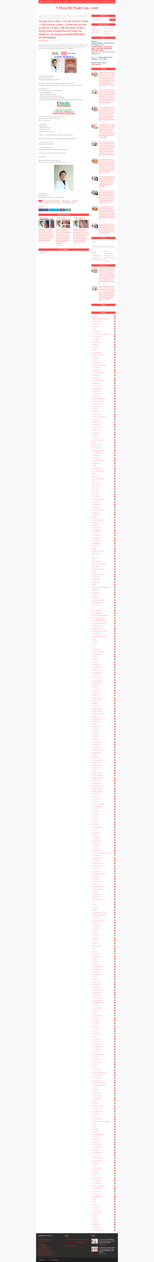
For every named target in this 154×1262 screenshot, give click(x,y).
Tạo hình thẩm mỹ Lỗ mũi (103, 680)
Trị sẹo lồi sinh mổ (103, 1062)
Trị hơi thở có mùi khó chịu (103, 920)
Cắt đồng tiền (103, 347)
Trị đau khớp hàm (103, 871)
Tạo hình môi (75, 201)
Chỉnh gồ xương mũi (103, 386)
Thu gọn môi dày (103, 832)
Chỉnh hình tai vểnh (103, 422)
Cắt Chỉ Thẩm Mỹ (103, 339)
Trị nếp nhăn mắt (103, 972)
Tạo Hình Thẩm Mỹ (103, 677)
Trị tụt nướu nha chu (103, 1145)
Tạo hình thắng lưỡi (103, 682)
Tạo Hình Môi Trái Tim (103, 672)
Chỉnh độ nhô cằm (103, 378)
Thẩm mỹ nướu (103, 747)
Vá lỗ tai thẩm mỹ (103, 1188)
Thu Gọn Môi (58, 202)
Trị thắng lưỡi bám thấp (103, 1134)
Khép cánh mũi (103, 481)
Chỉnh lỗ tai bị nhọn (103, 427)
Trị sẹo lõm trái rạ (103, 1080)
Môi (103, 556)
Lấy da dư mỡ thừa (103, 507)
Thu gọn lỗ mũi (103, 819)
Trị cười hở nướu (103, 861)
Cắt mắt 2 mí (103, 349)
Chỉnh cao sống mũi (103, 370)
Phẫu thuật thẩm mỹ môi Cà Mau (103, 623)
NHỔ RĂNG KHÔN (95, 255)
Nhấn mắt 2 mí (103, 595)
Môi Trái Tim (103, 558)
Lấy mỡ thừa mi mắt (103, 528)
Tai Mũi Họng (41, 1244)
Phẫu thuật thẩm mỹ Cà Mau (103, 618)
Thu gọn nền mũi (103, 837)
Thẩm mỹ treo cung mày (103, 775)
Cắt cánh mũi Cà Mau (103, 331)
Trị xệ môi (103, 1165)
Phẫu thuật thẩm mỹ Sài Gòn (103, 626)
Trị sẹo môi (103, 1088)
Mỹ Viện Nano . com (108, 31)
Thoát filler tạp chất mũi (103, 791)
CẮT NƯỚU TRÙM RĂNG (97, 259)
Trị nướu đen (103, 1013)
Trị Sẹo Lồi (103, 1036)
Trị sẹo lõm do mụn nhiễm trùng (103, 1072)
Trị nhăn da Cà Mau (103, 982)
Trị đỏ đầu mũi (103, 879)
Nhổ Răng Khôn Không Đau (103, 600)
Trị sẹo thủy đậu (103, 1114)
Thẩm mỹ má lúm (103, 726)
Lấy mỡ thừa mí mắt (103, 530)
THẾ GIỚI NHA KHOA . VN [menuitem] (92, 1)
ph (103, 608)
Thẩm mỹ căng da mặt (103, 698)
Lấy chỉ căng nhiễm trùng (103, 499)
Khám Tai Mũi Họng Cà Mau (103, 478)
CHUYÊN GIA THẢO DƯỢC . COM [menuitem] (58, 5)
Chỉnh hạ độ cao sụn (103, 388)
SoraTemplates (47, 1259)
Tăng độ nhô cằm (103, 649)
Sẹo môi (103, 639)
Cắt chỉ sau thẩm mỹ (103, 336)
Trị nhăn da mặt (103, 987)
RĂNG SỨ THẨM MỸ (108, 255)
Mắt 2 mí (103, 548)
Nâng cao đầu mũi (103, 561)
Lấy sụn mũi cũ (103, 491)
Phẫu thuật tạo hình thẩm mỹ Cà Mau (103, 615)
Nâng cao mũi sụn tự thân (103, 569)
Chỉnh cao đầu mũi (103, 367)
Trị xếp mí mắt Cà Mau (103, 1168)
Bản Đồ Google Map (70, 1245)
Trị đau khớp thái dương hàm (103, 873)
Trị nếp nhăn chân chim (103, 966)
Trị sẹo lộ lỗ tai (103, 1033)
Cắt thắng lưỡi (103, 357)
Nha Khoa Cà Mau (103, 589)
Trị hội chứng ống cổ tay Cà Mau (103, 912)
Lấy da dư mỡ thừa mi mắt (103, 509)
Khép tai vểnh (103, 489)
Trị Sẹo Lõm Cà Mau (103, 1070)
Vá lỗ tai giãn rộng (103, 1183)
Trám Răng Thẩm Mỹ (103, 840)
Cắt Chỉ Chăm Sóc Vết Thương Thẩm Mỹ (103, 334)
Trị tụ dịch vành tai (103, 1139)
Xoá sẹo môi (103, 1219)
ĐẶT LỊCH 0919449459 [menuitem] (47, 1)
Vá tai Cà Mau (103, 1194)
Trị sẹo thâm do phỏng (103, 1111)
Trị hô (103, 902)
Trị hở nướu (103, 910)
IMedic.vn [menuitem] (66, 1)
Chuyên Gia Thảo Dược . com (46, 1252)
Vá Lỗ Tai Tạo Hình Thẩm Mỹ (103, 1186)
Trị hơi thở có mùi (103, 917)
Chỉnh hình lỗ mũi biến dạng (103, 398)
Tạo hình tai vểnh (103, 675)
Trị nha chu (103, 977)
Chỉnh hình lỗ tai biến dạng (103, 401)
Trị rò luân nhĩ (103, 1018)
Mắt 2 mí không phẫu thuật (103, 551)
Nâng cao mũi (103, 566)
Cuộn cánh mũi (103, 435)
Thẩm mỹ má (103, 724)
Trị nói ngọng (103, 1005)
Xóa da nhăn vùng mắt (103, 1212)
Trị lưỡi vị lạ (103, 941)
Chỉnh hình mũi (103, 409)
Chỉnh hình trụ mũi (103, 424)
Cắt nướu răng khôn (103, 352)
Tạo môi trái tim (103, 690)
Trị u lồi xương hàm (103, 1147)
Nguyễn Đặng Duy (43, 40)
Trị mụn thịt (103, 953)
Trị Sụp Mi (103, 1124)
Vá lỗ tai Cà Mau (103, 1178)
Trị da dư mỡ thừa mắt (103, 866)
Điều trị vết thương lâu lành (103, 440)
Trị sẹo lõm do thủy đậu (103, 1075)
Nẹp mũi (103, 584)
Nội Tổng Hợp (42, 1245)
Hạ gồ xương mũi (103, 463)
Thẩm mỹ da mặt (103, 706)
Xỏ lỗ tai (103, 1204)
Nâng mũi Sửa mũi (103, 579)
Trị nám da (103, 959)
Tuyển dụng (107, 33)
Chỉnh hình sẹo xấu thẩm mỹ (103, 416)
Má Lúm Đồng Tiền (103, 546)
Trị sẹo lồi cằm (103, 1041)
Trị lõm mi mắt (103, 938)
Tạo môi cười (103, 688)
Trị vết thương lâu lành (103, 1160)
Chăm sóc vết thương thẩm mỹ (103, 365)
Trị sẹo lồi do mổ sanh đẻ (103, 1046)
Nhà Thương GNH (103, 592)
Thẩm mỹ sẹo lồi (103, 757)
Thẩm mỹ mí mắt (103, 731)
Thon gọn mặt (103, 801)
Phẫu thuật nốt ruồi (103, 610)
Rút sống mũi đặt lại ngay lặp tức (103, 636)
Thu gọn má (103, 822)
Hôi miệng (103, 466)
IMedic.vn (106, 251)
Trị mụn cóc (103, 951)
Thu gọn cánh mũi (103, 814)
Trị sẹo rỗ (103, 1101)
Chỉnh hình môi (103, 406)
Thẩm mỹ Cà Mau (103, 693)
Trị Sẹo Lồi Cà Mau (103, 1039)
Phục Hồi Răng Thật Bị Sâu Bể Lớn (103, 631)
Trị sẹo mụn (103, 1090)
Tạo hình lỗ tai (103, 659)
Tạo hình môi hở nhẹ (103, 667)
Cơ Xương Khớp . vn (96, 32)
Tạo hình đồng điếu (103, 654)
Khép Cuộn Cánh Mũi (103, 484)
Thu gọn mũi (103, 835)
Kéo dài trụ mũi (103, 476)
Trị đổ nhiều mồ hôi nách (103, 889)
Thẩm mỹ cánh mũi (103, 700)
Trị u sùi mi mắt (103, 1155)
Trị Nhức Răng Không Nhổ (103, 1003)
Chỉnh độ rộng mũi (103, 383)
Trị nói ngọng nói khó (103, 1008)
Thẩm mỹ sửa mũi (103, 768)
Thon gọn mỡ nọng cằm (103, 806)
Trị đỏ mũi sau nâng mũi (103, 886)
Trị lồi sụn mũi (103, 933)
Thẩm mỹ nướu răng (103, 752)
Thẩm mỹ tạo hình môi (103, 773)
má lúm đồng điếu (103, 543)
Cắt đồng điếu (103, 344)
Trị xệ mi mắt (103, 1163)
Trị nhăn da (103, 979)
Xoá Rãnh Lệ (103, 1217)
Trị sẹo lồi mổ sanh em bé (103, 1054)
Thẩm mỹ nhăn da (103, 744)
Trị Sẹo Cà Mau (103, 1023)
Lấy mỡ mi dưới (103, 522)
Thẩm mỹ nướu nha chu (103, 750)
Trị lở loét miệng (103, 928)
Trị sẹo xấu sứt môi (103, 1119)
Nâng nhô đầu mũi (103, 582)
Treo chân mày (103, 842)
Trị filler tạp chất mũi (103, 897)
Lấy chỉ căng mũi (103, 497)
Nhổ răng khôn (103, 597)
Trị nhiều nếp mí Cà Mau (103, 1000)
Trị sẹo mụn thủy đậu (103, 1095)
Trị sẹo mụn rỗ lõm (103, 1093)
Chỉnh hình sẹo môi (103, 414)
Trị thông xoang (103, 1137)
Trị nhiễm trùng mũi (103, 997)
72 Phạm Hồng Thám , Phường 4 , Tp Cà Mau (77, 1239)
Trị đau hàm (103, 868)
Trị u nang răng (103, 1150)
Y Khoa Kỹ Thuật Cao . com (77, 8)
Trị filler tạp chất (103, 894)
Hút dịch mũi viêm (103, 468)
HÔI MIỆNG (106, 261)
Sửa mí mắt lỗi (103, 641)
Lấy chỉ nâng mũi (103, 502)
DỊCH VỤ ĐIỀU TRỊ (108, 253)
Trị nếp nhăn (103, 964)
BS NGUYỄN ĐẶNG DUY (44, 1239)
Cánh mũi (103, 329)
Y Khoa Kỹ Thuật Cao (103, 1227)
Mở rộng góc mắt (103, 553)
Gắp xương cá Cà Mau (103, 447)
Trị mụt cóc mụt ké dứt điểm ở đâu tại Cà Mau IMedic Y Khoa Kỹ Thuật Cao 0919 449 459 (107, 1241)
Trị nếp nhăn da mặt (103, 969)
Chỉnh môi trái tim (66, 201)
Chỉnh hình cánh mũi (103, 393)
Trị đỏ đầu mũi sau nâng (103, 881)
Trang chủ (93, 28)
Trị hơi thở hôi (103, 922)
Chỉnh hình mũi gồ (103, 411)
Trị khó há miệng (103, 925)
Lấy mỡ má (103, 517)
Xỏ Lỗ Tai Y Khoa (103, 1206)
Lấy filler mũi (103, 512)
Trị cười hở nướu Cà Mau (103, 863)
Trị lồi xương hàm (103, 935)
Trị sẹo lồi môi (103, 1057)
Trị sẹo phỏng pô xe (103, 1098)
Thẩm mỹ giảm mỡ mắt (103, 711)
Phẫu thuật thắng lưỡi (103, 628)
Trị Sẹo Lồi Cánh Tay (103, 1044)
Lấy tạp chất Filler (103, 540)
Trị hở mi (103, 904)
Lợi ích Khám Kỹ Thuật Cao (109, 28)
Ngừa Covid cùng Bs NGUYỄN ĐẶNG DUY (103, 587)
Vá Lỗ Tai (103, 1175)
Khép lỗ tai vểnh (103, 486)
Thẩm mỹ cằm (103, 695)
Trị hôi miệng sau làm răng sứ (103, 915)
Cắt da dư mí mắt (103, 342)
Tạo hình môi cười (103, 664)
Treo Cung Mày (103, 845)
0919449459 (82, 1242)
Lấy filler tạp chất (103, 515)
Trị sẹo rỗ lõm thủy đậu (103, 1106)
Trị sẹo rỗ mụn (103, 1108)
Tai (103, 646)
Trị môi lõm (103, 943)
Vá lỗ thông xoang (103, 1191)
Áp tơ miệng (103, 316)
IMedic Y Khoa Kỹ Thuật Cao (103, 471)
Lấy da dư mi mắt (103, 504)
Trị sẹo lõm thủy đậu (103, 1077)
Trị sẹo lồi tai (103, 1064)
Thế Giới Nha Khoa (103, 780)
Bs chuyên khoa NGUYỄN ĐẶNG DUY (51, 201)
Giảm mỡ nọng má (103, 458)
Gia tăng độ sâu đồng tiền (103, 450)
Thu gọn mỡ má (103, 824)
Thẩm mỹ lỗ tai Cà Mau (103, 719)
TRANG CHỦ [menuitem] (58, 1)
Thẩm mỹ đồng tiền (103, 708)
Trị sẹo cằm (103, 1026)
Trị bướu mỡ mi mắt (103, 855)
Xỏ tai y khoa (103, 1209)
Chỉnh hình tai (103, 419)
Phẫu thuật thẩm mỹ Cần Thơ (103, 620)
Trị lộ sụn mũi (103, 930)
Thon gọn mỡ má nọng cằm (103, 804)
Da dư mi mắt (103, 437)
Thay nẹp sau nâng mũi (103, 778)
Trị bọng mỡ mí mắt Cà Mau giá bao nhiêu (103, 853)
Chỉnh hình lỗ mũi (103, 396)
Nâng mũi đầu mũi (103, 577)
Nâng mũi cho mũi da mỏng (103, 574)
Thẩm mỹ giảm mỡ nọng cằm (103, 713)
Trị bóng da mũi (103, 850)
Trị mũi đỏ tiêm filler (103, 946)
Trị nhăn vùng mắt (103, 992)
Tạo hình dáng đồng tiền (103, 651)
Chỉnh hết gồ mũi (103, 391)
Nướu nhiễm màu (103, 605)
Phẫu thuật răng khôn (103, 613)
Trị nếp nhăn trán (103, 974)
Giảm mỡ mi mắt (103, 455)
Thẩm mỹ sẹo (103, 755)
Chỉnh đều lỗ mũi (103, 375)
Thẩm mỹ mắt (103, 729)
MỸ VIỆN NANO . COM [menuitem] (77, 1)
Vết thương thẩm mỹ (103, 1196)
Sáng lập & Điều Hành (44, 1241)
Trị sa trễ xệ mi (103, 1021)
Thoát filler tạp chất (103, 788)
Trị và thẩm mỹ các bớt (103, 1157)
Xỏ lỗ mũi (103, 1199)
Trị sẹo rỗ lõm (103, 1103)
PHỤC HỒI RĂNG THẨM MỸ (109, 258)
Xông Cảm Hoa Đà (103, 1225)
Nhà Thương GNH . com (44, 1255)
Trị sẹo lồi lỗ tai (103, 1049)
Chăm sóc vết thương (103, 362)
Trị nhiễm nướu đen (103, 995)
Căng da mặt (103, 326)
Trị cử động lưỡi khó (103, 858)
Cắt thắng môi (103, 360)
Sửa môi (103, 644)
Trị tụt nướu (103, 1142)
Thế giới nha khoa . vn (96, 30)
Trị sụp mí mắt (103, 1132)
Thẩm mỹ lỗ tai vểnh (103, 721)
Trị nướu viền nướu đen (103, 1015)
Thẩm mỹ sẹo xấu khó (103, 765)
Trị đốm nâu (103, 892)
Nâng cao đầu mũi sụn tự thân (103, 564)
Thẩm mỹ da (103, 703)
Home (39, 15)
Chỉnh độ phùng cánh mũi (103, 380)
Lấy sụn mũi (103, 533)
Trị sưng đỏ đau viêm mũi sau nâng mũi (103, 1121)
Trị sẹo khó (103, 1031)
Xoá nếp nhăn (103, 1214)
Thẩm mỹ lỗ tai (103, 716)
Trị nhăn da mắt (103, 984)
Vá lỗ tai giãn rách (103, 1181)
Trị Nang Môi (103, 961)
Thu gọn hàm (103, 817)
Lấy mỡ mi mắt (103, 525)
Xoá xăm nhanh (103, 1222)
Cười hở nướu (103, 432)
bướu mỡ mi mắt (103, 324)
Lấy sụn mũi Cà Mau (103, 535)
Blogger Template (62, 1259)
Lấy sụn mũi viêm (103, 538)
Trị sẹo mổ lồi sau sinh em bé (103, 1083)
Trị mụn (103, 948)
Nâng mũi (103, 571)
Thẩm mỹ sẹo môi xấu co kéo (46, 202)
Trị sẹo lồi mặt (103, 1052)
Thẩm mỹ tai (103, 770)
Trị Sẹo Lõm (103, 1067)
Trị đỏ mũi (103, 884)
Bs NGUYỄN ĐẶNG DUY (103, 321)
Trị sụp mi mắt (103, 1129)
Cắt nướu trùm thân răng (103, 355)
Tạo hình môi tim (103, 669)
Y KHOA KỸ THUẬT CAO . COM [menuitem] (77, 5)
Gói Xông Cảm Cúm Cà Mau (103, 460)
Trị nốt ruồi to (103, 1010)
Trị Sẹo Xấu (103, 1116)
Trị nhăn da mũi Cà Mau (103, 990)
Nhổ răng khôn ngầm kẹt (103, 602)
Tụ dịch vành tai (103, 1173)
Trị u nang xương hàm (103, 1152)
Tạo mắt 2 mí (103, 685)
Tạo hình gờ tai (103, 657)
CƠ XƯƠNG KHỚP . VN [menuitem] (107, 1)
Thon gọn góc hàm (103, 793)
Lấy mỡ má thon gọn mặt (103, 520)
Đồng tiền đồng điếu (103, 445)
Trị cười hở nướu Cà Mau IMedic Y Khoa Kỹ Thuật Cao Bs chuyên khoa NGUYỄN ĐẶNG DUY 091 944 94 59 (107, 1250)
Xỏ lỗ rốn (103, 1201)
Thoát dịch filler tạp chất (103, 786)
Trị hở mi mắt (103, 907)
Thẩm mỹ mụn (103, 739)
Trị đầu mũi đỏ (103, 876)
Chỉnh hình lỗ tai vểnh (103, 404)
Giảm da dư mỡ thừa (103, 453)
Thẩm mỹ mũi (103, 737)
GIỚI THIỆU (94, 253)
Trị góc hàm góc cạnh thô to (103, 899)
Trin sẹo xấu (103, 1170)
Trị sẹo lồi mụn (103, 1059)
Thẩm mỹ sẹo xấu (103, 762)
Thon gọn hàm (103, 796)
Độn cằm (103, 442)
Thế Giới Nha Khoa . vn (44, 1247)
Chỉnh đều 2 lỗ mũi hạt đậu (103, 373)
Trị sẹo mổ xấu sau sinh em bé (103, 1085)
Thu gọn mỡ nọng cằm (103, 827)
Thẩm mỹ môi (103, 734)
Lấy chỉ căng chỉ (103, 494)
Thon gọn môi (103, 809)
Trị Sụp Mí (103, 1126)
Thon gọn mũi (103, 811)
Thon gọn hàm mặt (103, 799)
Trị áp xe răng (103, 848)
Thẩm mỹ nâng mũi (103, 742)
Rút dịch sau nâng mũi (103, 633)
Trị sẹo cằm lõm (103, 1028)
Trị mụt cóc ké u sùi (103, 956)
